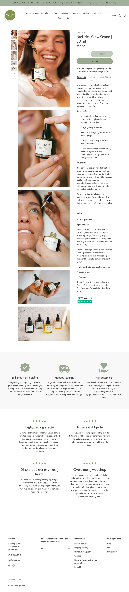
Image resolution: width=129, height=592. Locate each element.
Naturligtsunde (19, 586)
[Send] (69, 548)
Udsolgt (101, 54)
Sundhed (86, 13)
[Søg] (120, 15)
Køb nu (95, 61)
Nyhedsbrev (112, 552)
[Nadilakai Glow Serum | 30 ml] (14, 45)
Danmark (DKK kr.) (14, 580)
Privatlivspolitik (80, 543)
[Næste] (14, 73)
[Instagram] (13, 565)
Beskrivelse (81, 77)
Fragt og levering (81, 548)
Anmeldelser (105, 77)
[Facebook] (9, 565)
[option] (14, 35)
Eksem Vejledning (61, 13)
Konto (114, 15)
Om (67, 18)
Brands (75, 13)
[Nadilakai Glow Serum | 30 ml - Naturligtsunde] (14, 34)
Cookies (77, 556)
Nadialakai (81, 32)
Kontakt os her (14, 560)
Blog (59, 18)
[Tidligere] (14, 28)
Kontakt (77, 567)
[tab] (82, 78)
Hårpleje (97, 13)
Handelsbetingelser (82, 552)
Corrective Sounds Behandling (37, 13)
